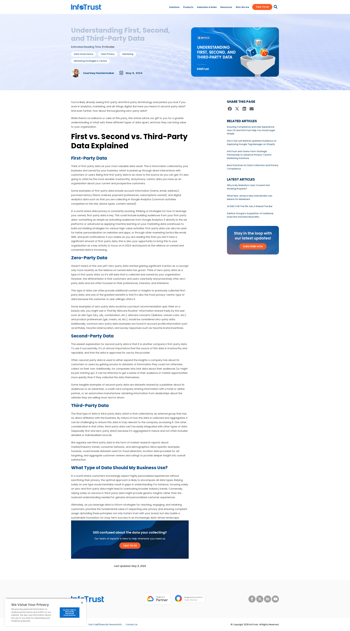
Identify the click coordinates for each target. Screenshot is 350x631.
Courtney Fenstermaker (98, 73)
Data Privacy (108, 54)
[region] (45, 612)
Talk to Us (130, 545)
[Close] (82, 603)
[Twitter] (259, 599)
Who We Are (242, 7)
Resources (226, 7)
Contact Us (131, 624)
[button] (230, 109)
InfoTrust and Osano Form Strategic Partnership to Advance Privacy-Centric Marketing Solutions (249, 155)
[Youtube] (275, 599)
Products (188, 7)
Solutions (174, 7)
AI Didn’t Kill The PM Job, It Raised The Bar (249, 206)
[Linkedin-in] (267, 599)
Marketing (127, 54)
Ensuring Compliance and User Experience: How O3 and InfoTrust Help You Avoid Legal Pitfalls (251, 130)
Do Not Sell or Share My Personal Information (69, 613)
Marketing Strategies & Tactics (90, 60)
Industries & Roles (207, 7)
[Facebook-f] (252, 599)
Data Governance (83, 54)
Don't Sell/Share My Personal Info (105, 624)
